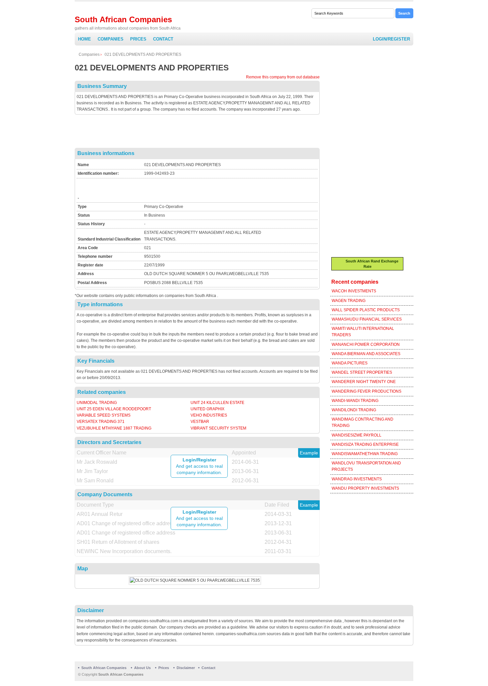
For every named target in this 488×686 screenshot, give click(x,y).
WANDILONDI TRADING (354, 410)
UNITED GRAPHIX (207, 409)
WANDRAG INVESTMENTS (357, 479)
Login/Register (391, 39)
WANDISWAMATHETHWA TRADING (365, 453)
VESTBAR (200, 421)
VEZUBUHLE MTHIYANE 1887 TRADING (114, 428)
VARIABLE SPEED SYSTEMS (103, 415)
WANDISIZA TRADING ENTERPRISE (365, 444)
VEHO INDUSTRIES (209, 415)
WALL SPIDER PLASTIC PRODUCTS (366, 310)
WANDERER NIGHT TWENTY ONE (364, 381)
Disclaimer (186, 668)
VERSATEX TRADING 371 (100, 421)
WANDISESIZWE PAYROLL (356, 435)
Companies (110, 39)
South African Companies (123, 19)
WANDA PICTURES (349, 363)
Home (84, 39)
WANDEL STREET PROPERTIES (362, 372)
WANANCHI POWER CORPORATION (366, 344)
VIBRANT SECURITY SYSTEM (218, 428)
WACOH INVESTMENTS (354, 291)
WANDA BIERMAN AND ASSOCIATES (366, 353)
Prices (138, 39)
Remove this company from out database (283, 77)
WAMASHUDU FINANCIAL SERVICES (367, 319)
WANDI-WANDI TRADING (355, 400)
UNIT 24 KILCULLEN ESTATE (217, 402)
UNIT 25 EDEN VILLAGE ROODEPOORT (114, 409)
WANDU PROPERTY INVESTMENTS (365, 488)
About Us (142, 668)
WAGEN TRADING (349, 300)
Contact (163, 39)
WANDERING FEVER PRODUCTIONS (366, 391)
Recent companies (354, 282)
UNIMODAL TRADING (97, 402)
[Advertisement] (197, 133)
